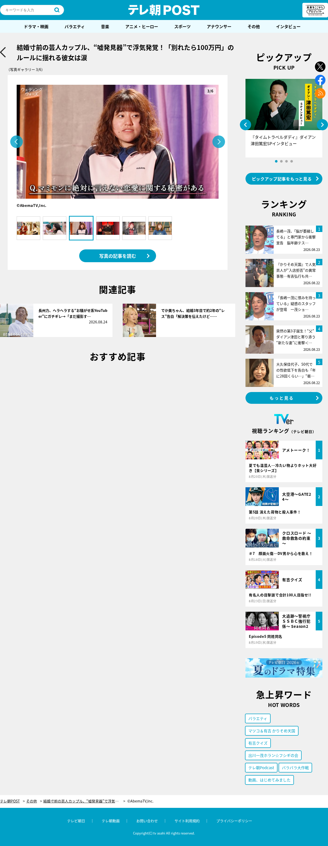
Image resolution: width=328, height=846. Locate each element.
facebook (320, 80)
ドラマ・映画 (36, 26)
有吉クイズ (258, 743)
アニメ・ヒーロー (141, 26)
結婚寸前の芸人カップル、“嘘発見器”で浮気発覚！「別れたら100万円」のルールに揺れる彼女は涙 (84, 801)
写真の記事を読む (117, 255)
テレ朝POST (164, 10)
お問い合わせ (147, 820)
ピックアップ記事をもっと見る (282, 179)
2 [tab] (281, 161)
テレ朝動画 (111, 820)
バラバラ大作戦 (295, 767)
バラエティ (75, 26)
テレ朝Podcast (261, 767)
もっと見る (282, 398)
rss (320, 93)
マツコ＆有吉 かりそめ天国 (271, 730)
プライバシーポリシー (234, 820)
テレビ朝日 (76, 820)
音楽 (105, 26)
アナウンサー (219, 26)
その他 (254, 26)
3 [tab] (286, 161)
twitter (320, 66)
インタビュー (288, 26)
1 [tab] (276, 161)
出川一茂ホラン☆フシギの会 (273, 755)
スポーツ (182, 26)
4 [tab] (291, 161)
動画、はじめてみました (269, 779)
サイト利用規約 (187, 820)
